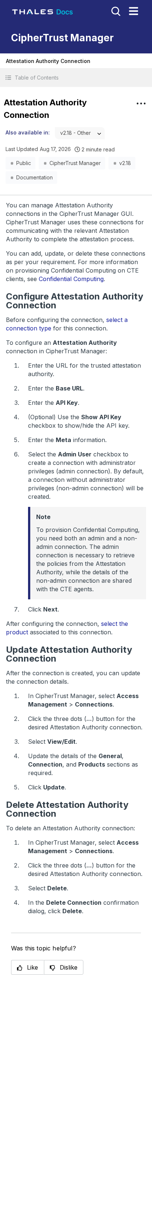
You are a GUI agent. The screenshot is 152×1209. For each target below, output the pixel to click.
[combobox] (80, 133)
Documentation (34, 177)
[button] (76, 77)
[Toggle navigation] (133, 11)
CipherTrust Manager (75, 163)
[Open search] (115, 10)
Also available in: (28, 132)
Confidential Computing (71, 279)
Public (23, 163)
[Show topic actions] (141, 103)
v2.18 (125, 163)
